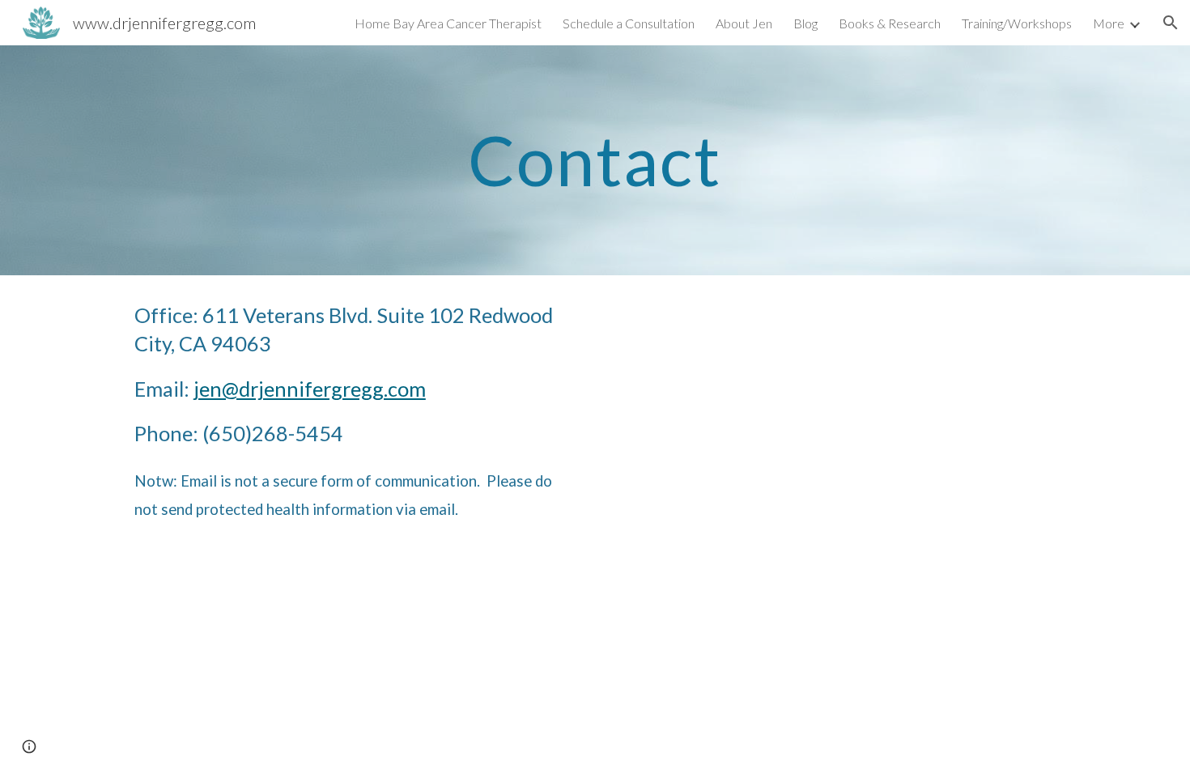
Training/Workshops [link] (1017, 23)
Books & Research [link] (890, 23)
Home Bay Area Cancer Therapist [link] (448, 23)
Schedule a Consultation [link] (629, 23)
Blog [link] (805, 23)
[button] (1170, 22)
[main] (595, 160)
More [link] (1108, 23)
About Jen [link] (744, 23)
